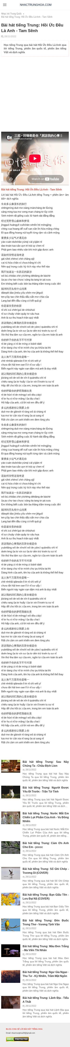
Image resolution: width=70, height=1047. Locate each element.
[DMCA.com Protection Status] (17, 1041)
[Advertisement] (34, 95)
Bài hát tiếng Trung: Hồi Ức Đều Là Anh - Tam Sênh (26, 17)
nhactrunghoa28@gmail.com (23, 1033)
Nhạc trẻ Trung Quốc (11, 13)
